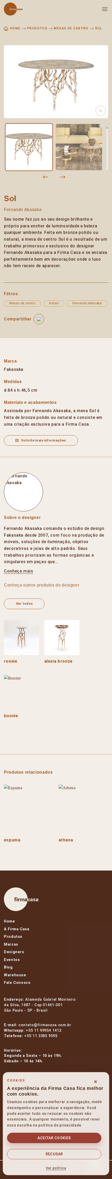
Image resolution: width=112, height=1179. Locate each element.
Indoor (54, 303)
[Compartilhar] (39, 319)
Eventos (12, 960)
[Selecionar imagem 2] (78, 147)
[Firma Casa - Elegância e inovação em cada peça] (30, 9)
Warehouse (15, 975)
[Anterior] (45, 177)
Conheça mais (18, 571)
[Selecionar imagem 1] (28, 147)
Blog (8, 967)
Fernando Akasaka (22, 209)
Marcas (11, 944)
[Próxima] (62, 177)
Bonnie (11, 715)
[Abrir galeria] (56, 81)
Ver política (56, 1168)
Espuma (12, 840)
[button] (105, 9)
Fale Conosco (17, 982)
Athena (66, 840)
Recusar (54, 1154)
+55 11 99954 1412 (43, 1030)
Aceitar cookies (54, 1138)
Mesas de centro (71, 28)
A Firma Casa (16, 929)
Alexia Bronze (58, 661)
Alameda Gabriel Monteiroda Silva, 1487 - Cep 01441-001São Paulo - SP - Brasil (40, 1005)
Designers (14, 952)
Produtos (37, 28)
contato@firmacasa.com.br (44, 1025)
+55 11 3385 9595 (40, 1036)
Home (9, 921)
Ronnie (10, 661)
